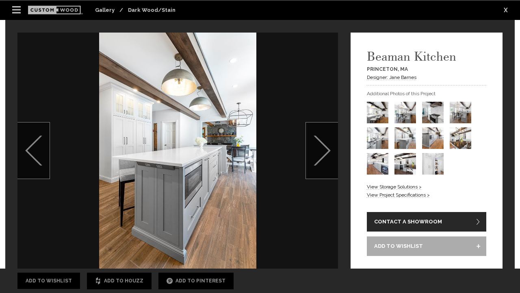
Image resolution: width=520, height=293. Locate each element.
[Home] (57, 10)
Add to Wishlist (49, 281)
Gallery (105, 10)
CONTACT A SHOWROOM (408, 222)
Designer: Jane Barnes (391, 77)
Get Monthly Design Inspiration (123, 245)
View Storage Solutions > (394, 187)
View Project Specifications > (398, 195)
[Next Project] (322, 150)
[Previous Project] (33, 150)
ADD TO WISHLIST (398, 246)
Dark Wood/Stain (152, 10)
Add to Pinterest (200, 281)
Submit (293, 246)
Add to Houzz (123, 281)
